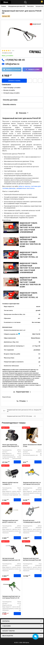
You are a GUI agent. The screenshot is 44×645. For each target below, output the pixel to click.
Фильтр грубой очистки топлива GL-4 (10, 483)
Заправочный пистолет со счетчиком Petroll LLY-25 (11, 597)
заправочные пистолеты (25, 188)
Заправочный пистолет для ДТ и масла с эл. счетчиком (10, 522)
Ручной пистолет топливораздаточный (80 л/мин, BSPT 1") (31, 522)
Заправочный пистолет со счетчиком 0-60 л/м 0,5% (32, 483)
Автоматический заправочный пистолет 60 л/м (11, 560)
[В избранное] (35, 81)
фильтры (12, 188)
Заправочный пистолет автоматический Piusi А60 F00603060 (32, 560)
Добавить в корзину (14, 80)
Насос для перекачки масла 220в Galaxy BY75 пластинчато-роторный (10, 446)
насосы (27, 186)
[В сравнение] (40, 81)
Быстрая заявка (30, 81)
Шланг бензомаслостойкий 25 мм (32, 445)
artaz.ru (21, 186)
